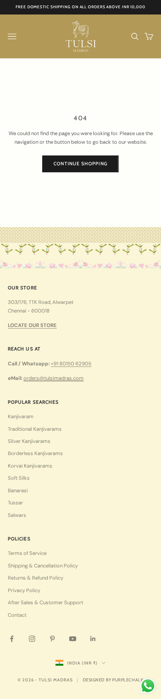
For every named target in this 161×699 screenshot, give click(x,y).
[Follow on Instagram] (32, 639)
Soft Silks (19, 478)
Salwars (17, 515)
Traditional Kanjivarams (35, 429)
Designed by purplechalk (113, 680)
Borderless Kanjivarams (35, 453)
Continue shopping (80, 163)
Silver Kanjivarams (29, 441)
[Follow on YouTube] (73, 639)
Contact (17, 615)
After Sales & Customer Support (45, 602)
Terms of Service (27, 553)
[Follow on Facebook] (12, 639)
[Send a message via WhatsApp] (148, 686)
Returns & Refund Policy (35, 577)
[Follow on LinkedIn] (93, 639)
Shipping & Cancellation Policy (43, 565)
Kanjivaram (21, 416)
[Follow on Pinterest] (52, 639)
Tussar (15, 502)
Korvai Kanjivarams (30, 465)
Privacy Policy (24, 590)
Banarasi (18, 490)
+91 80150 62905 (71, 363)
